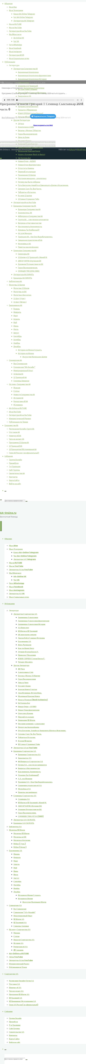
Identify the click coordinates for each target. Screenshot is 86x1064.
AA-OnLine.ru (8, 513)
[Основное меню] (1, 526)
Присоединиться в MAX (43, 125)
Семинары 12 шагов (21, 83)
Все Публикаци (8, 117)
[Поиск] (5, 491)
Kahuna (72, 149)
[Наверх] (1, 158)
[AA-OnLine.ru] (43, 586)
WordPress (81, 149)
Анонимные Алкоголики (33, 88)
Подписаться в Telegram (44, 116)
